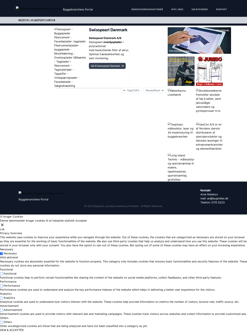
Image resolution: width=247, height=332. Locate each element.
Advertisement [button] (9, 305)
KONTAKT (221, 9)
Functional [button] (6, 269)
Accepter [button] (81, 220)
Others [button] (4, 318)
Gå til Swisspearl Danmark (105, 65)
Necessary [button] (6, 249)
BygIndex (99, 206)
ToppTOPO (133, 90)
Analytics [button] (6, 293)
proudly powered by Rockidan (122, 206)
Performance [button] (8, 281)
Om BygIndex (200, 9)
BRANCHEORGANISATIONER (147, 9)
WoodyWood (153, 90)
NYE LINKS (177, 9)
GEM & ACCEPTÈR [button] (12, 330)
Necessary (10, 253)
